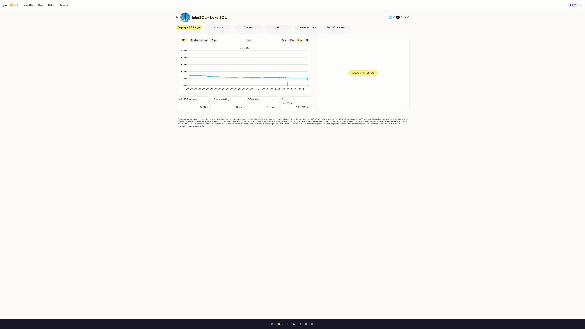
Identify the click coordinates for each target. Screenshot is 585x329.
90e (292, 40)
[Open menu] (565, 5)
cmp (249, 40)
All (307, 40)
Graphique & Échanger (189, 27)
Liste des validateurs (307, 27)
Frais (214, 40)
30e (284, 40)
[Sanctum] (392, 17)
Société (64, 5)
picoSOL (28, 5)
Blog (40, 5)
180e (299, 40)
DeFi (277, 27)
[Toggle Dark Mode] (580, 5)
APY (184, 40)
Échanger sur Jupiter (363, 72)
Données (248, 27)
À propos (218, 27)
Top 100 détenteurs (337, 27)
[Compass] (406, 17)
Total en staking (199, 40)
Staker (51, 5)
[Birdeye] (399, 17)
